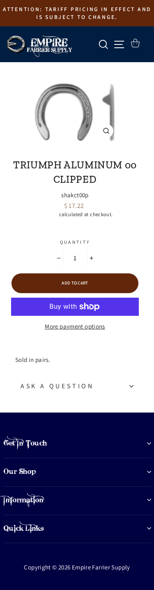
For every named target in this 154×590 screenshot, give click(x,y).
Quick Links (23, 528)
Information (23, 500)
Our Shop (19, 471)
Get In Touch (25, 443)
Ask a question (57, 386)
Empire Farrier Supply (75, 151)
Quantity (75, 242)
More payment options (75, 326)
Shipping (47, 214)
